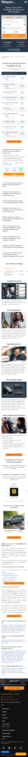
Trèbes (24, 625)
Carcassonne (18, 628)
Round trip (18, 17)
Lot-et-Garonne (10, 672)
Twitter (9, 748)
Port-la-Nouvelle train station (12, 659)
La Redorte (8, 632)
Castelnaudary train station (7, 662)
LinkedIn (15, 748)
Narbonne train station (10, 656)
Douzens (16, 625)
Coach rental (5, 724)
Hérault (20, 668)
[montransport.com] (8, 2)
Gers (15, 671)
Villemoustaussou (15, 632)
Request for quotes (14, 537)
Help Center (5, 708)
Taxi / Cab (17, 56)
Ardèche (24, 672)
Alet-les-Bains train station (7, 653)
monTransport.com (5, 56)
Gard (12, 671)
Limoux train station (21, 652)
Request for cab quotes (14, 455)
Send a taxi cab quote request (14, 583)
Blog (3, 721)
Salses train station (16, 660)
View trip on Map (8, 164)
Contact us (5, 718)
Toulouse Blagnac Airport (8, 573)
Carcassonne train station (7, 651)
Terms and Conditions (8, 730)
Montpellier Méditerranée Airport (10, 575)
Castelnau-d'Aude (11, 629)
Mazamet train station (10, 658)
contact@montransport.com (10, 699)
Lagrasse (12, 626)
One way (10, 17)
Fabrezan (12, 628)
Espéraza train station (13, 655)
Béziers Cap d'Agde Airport (9, 580)
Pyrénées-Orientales (6, 668)
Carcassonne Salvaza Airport (9, 577)
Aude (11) (23, 56)
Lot (17, 671)
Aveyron (12, 670)
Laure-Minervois (5, 628)
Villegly (3, 632)
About (4, 715)
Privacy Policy (6, 733)
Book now (14, 174)
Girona (7, 670)
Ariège (13, 668)
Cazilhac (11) (22, 626)
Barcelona (3, 671)
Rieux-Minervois (20, 629)
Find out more (14, 688)
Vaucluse (3, 674)
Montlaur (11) (4, 625)
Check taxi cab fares (14, 141)
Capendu (11, 625)
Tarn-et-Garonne (19, 670)
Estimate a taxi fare (14, 616)
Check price (14, 36)
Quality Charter (6, 736)
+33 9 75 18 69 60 (15, 50)
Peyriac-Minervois (21, 630)
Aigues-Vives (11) (5, 626)
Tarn (17, 668)
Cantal (19, 672)
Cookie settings (5, 751)
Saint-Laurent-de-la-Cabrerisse (8, 630)
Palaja (16, 626)
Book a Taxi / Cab (21, 754)
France (12, 56)
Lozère (8, 671)
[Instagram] (20, 748)
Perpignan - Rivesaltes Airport (10, 578)
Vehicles (4, 711)
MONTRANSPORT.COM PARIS (10, 694)
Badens (20, 625)
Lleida (16, 672)
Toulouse (21, 550)
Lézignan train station (10, 652)
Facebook (3, 748)
